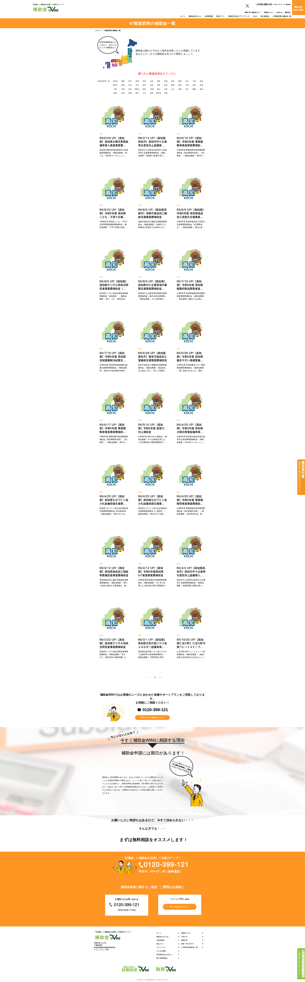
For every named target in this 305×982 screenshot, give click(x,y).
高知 (101, 134)
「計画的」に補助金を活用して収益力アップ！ (113, 932)
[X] (247, 6)
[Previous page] (145, 677)
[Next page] (160, 677)
